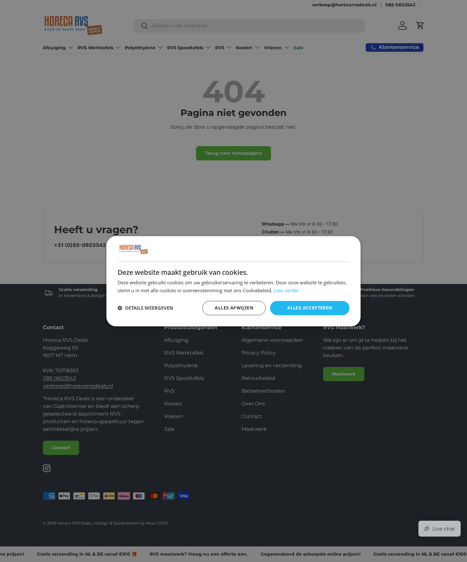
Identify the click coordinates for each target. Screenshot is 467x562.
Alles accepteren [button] (309, 308)
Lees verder (286, 290)
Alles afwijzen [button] (234, 308)
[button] (145, 307)
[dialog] (233, 281)
